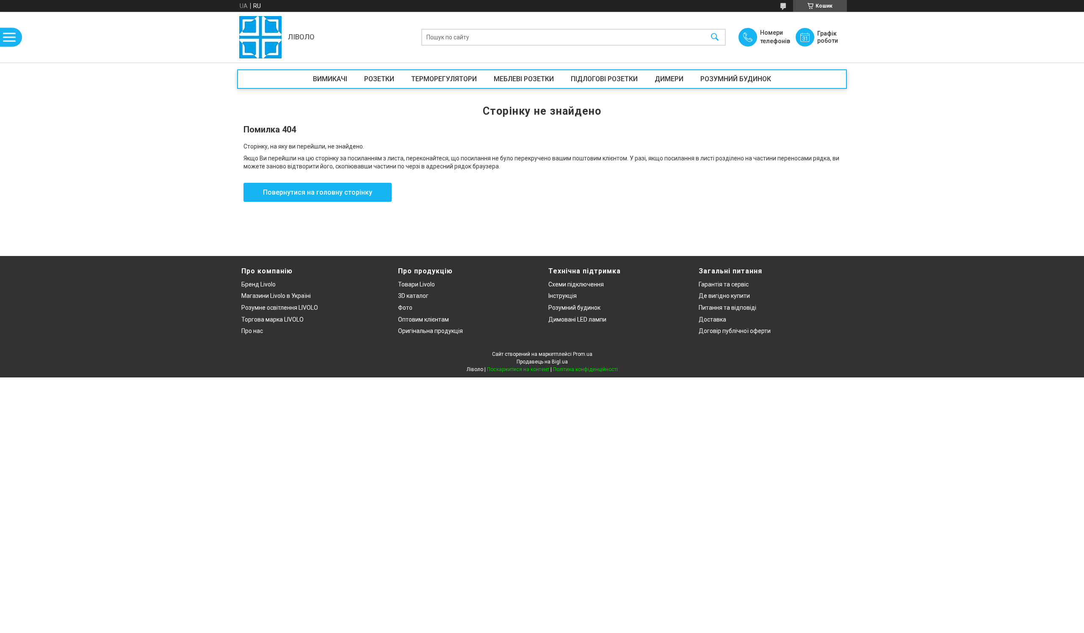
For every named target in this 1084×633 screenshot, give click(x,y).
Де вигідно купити (724, 295)
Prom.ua (582, 354)
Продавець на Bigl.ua (542, 362)
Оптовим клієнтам (423, 319)
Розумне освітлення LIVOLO (279, 307)
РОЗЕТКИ (379, 79)
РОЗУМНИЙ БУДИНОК (735, 79)
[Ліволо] (260, 37)
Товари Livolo (416, 284)
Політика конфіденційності (585, 369)
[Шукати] (715, 37)
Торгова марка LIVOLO (272, 319)
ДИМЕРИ (669, 79)
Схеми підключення (576, 284)
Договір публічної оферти (735, 331)
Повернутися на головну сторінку (317, 192)
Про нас (252, 331)
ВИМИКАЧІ (330, 79)
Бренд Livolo (258, 284)
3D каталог (413, 295)
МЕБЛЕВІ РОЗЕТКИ (524, 79)
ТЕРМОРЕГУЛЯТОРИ (444, 79)
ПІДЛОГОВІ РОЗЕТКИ (604, 79)
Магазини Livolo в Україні (276, 295)
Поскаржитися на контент (518, 369)
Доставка (712, 319)
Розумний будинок (574, 307)
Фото (405, 307)
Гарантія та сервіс (724, 284)
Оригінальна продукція (430, 331)
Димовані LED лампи (577, 319)
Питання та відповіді (727, 307)
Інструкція (562, 295)
